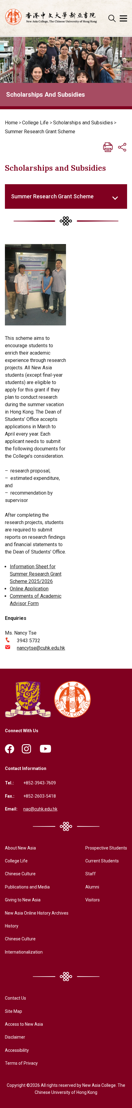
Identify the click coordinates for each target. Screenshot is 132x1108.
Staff (90, 873)
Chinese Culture (20, 873)
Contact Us (15, 998)
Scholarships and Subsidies (83, 123)
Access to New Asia (24, 1024)
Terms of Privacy (21, 1063)
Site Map (13, 1011)
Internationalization (24, 952)
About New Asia (20, 848)
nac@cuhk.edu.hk (40, 809)
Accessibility (17, 1050)
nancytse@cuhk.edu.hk (41, 648)
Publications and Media (27, 886)
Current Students (102, 860)
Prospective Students (106, 848)
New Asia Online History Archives (36, 913)
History (11, 925)
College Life (35, 123)
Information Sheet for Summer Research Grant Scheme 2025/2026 (35, 574)
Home (11, 123)
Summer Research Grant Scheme (40, 131)
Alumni (92, 886)
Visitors (92, 899)
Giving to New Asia (23, 899)
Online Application (29, 589)
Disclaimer (15, 1037)
